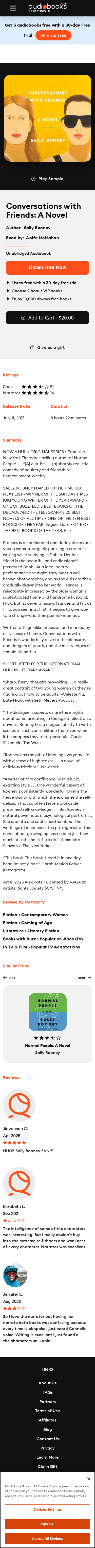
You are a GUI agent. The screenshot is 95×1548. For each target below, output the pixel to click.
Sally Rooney (37, 227)
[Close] (88, 1478)
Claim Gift (47, 1467)
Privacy (48, 1448)
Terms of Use (47, 1411)
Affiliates (47, 1420)
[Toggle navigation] (13, 8)
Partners (48, 1402)
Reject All (47, 1524)
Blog (47, 1430)
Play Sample (51, 178)
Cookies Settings (47, 1509)
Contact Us (47, 1439)
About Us (47, 1383)
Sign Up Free (53, 35)
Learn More (47, 1457)
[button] (9, 978)
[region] (47, 1510)
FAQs (48, 1392)
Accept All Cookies (47, 1538)
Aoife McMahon (42, 237)
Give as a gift (51, 347)
